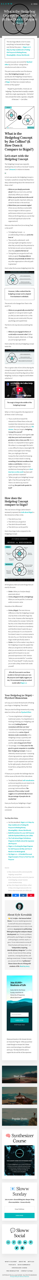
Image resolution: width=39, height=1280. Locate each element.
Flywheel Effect (26, 712)
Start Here (19, 1076)
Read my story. (25, 966)
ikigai (8, 82)
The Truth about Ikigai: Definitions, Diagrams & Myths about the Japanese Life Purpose (21, 840)
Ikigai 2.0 (24, 683)
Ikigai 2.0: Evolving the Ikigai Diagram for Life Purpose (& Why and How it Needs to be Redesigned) (20, 848)
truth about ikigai (26, 512)
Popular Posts (19, 1118)
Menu (36, 4)
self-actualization (28, 780)
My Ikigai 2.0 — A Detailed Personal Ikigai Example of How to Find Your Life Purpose (21, 856)
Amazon (12, 169)
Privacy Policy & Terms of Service (19, 1276)
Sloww (7, 4)
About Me (19, 1097)
